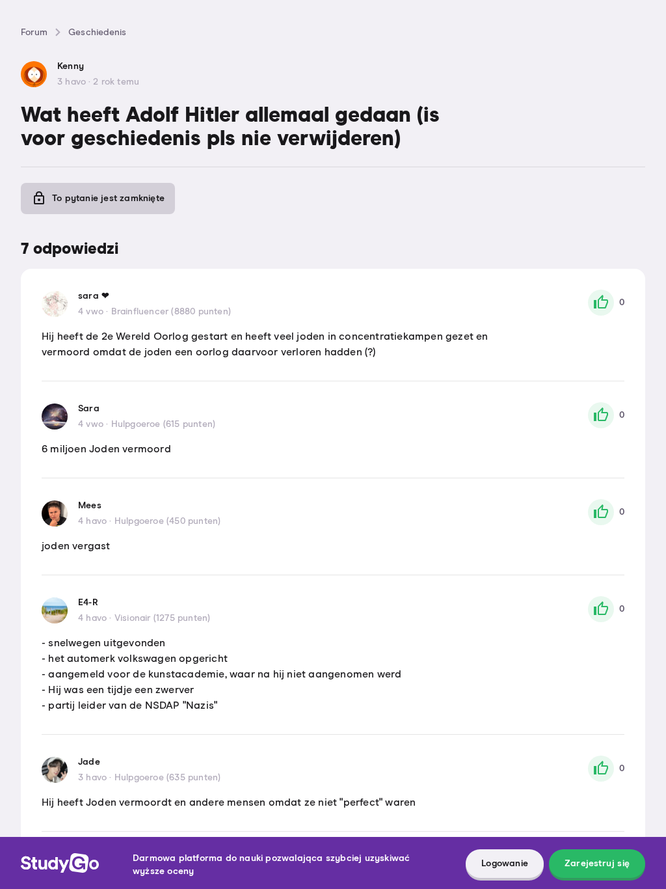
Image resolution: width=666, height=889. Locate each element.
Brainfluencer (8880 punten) (171, 311)
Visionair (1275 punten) (162, 618)
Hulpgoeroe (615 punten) (163, 424)
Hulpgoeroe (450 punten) (167, 521)
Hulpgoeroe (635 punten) (167, 777)
